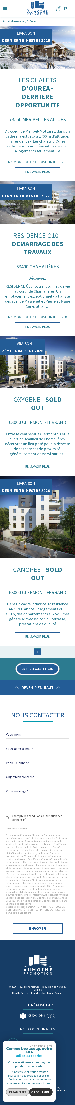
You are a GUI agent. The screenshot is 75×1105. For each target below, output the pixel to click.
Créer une (37, 669)
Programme (18, 21)
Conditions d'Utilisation (50, 909)
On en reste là (38, 1045)
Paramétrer (17, 1092)
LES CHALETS (37, 92)
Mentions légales (36, 992)
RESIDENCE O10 (37, 243)
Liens (50, 992)
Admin (58, 992)
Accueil (7, 21)
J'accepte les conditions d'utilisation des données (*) (37, 818)
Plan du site (18, 992)
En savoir (37, 172)
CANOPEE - (37, 573)
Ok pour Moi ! (40, 1092)
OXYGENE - (37, 403)
